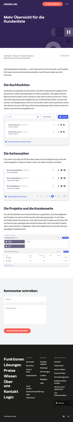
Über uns (8, 383)
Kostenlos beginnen (52, 4)
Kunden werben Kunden (60, 382)
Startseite (8, 56)
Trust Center (29, 387)
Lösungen (11, 364)
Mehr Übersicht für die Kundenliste (17, 58)
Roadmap (43, 368)
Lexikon (43, 375)
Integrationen (31, 375)
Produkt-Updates (26, 56)
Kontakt (11, 391)
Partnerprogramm (61, 377)
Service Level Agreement (59, 388)
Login (9, 397)
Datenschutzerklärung (31, 392)
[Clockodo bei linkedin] (68, 416)
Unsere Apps (29, 370)
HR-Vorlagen (45, 372)
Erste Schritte (59, 373)
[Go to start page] (10, 4)
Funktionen (11, 359)
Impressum (30, 398)
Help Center (58, 366)
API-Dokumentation (60, 394)
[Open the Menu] (67, 4)
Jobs (42, 383)
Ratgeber (43, 379)
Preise (9, 370)
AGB (28, 395)
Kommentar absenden (17, 331)
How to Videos (59, 369)
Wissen (16, 56)
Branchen (30, 366)
